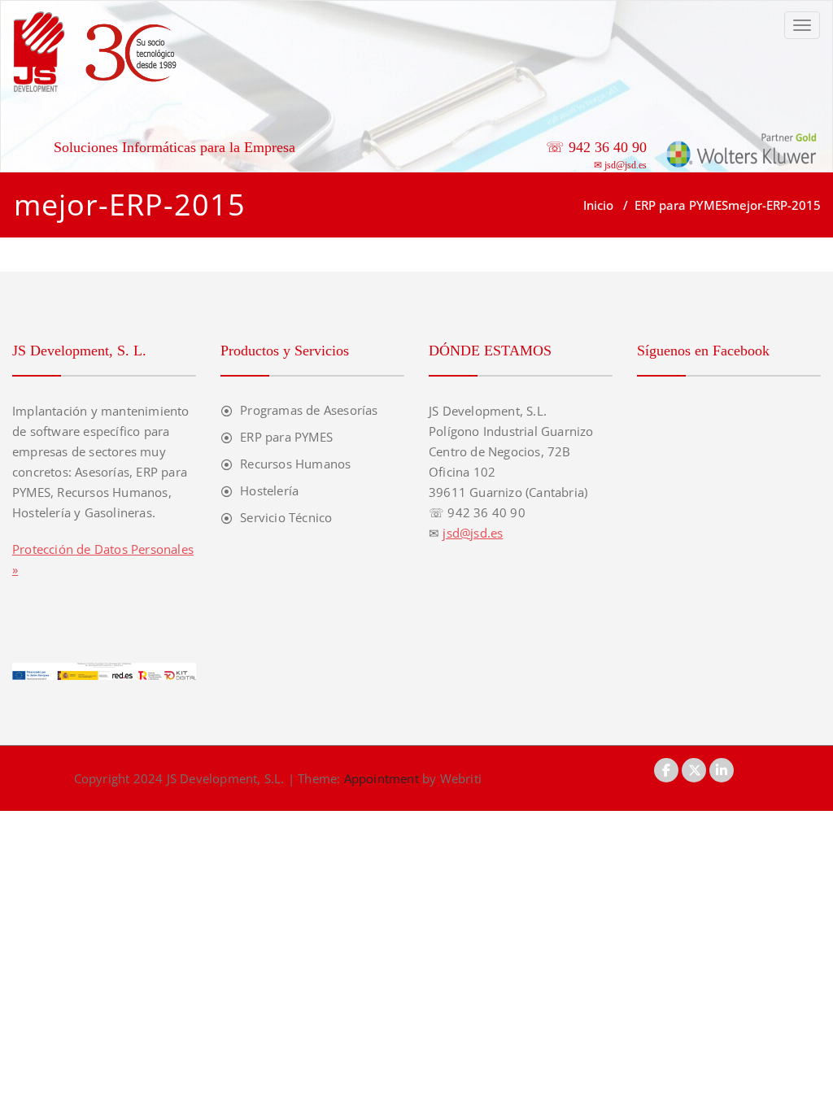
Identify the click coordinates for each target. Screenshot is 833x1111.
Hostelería (269, 490)
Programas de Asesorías (308, 410)
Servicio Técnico (286, 517)
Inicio (598, 205)
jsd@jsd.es (625, 165)
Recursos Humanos (295, 463)
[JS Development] (99, 51)
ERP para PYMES (681, 205)
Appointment (379, 778)
